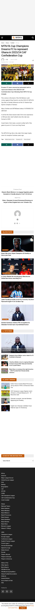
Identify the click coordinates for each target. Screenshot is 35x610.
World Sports (5, 567)
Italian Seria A (5, 550)
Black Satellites (5, 519)
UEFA (2, 532)
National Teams (5, 506)
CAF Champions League (8, 495)
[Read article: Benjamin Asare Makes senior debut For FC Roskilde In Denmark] (4, 357)
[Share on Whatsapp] (6, 83)
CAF (2, 489)
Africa (3, 473)
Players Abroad (5, 554)
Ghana (7, 43)
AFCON (3, 491)
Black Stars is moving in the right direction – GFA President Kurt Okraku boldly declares (21, 371)
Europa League (5, 536)
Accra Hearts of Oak (7, 580)
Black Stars (4, 524)
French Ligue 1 (5, 543)
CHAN (3, 493)
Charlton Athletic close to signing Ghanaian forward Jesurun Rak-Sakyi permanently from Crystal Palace (21, 363)
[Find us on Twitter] (7, 591)
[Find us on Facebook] (3, 591)
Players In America (6, 559)
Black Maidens (5, 510)
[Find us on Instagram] (11, 591)
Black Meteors (5, 512)
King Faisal (27, 139)
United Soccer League (7, 480)
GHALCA (3, 576)
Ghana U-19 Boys (6, 528)
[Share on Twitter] (28, 83)
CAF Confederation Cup (8, 497)
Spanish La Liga (5, 547)
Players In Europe (6, 556)
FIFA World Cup (5, 569)
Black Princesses (6, 515)
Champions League (6, 534)
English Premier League (8, 541)
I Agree (23, 607)
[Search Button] (33, 37)
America (3, 475)
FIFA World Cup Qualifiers (8, 571)
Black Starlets (5, 521)
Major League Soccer (7, 478)
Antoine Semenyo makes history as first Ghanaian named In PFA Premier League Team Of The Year (17, 350)
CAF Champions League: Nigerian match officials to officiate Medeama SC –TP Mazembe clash (21, 392)
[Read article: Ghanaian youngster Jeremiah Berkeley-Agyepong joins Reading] (5, 401)
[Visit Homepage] (17, 37)
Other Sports (4, 565)
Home (2, 43)
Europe (3, 552)
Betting (3, 484)
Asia (2, 482)
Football (12, 43)
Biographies (4, 486)
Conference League (6, 539)
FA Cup (17, 43)
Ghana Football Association (9, 574)
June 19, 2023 (13, 59)
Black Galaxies (5, 508)
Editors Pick (6, 273)
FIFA (2, 582)
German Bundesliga (6, 545)
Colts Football (5, 500)
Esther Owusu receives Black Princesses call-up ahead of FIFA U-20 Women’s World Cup (22, 385)
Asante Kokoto (5, 578)
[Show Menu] (2, 37)
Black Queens (5, 517)
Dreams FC (19, 139)
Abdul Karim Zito (9, 139)
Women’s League (6, 526)
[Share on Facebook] (17, 83)
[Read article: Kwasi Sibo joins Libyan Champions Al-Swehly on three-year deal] (17, 243)
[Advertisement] (17, 17)
